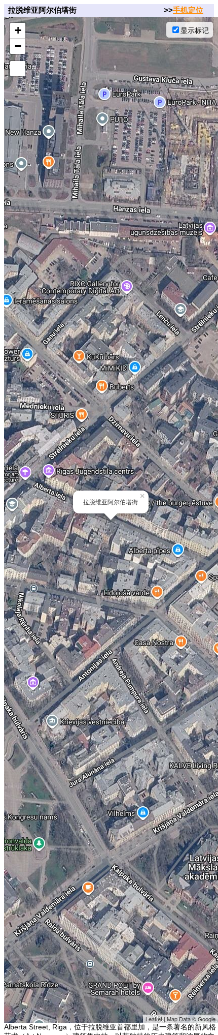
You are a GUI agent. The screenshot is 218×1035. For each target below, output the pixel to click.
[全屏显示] (17, 68)
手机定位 (188, 10)
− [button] (18, 46)
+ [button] (18, 30)
